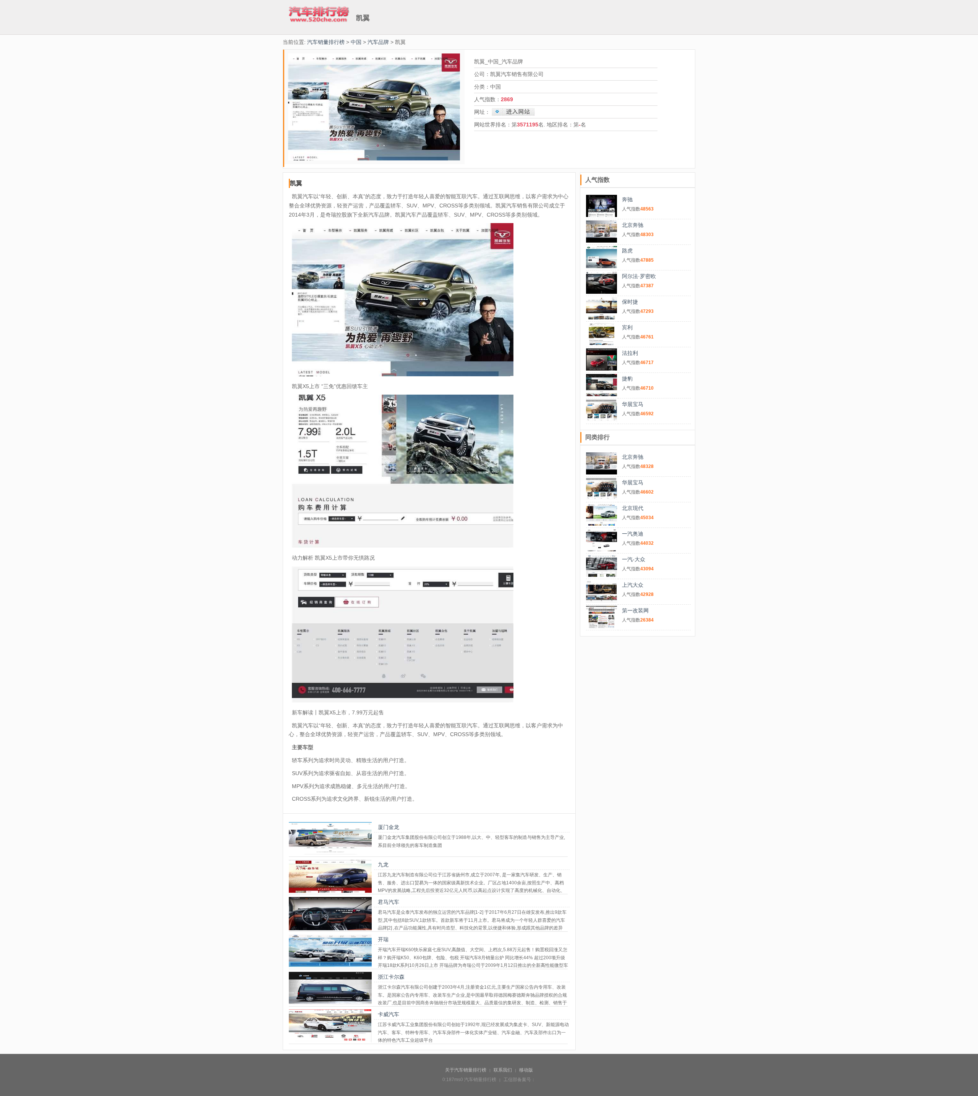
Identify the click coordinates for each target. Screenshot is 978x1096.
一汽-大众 (633, 559)
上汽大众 (632, 585)
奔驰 (627, 199)
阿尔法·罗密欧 (639, 276)
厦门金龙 (388, 827)
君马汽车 (388, 902)
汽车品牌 (378, 42)
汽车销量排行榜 (326, 42)
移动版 (526, 1070)
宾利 (627, 327)
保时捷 (630, 302)
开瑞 (383, 939)
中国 (356, 42)
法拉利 (630, 353)
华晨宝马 (632, 404)
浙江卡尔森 (391, 977)
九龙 (383, 864)
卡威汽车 (388, 1014)
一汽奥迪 (632, 534)
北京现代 (632, 508)
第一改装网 (635, 610)
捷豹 (627, 379)
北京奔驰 (632, 225)
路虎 (627, 251)
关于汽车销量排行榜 (465, 1070)
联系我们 (503, 1070)
